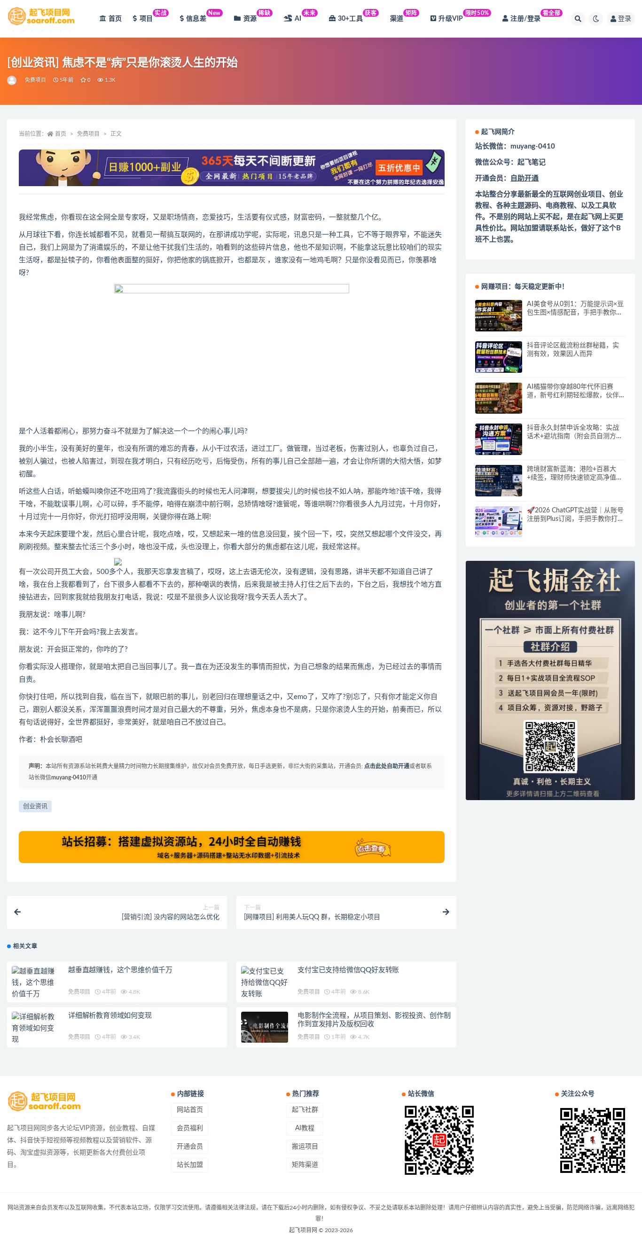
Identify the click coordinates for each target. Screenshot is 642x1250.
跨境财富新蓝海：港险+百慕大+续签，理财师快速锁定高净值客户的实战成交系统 (575, 477)
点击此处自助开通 (386, 766)
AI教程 (304, 1128)
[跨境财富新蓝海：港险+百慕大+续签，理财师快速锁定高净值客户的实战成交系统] (498, 480)
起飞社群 (305, 1110)
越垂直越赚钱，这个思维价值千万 (120, 970)
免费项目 (35, 80)
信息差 (203, 16)
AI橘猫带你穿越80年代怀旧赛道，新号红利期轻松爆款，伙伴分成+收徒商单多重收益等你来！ (575, 395)
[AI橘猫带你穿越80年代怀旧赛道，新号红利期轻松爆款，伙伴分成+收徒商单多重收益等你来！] (498, 398)
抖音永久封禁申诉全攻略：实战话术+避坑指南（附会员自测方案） (573, 436)
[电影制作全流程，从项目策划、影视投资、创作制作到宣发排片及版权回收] (264, 1027)
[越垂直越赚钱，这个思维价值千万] (35, 983)
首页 (115, 19)
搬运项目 (305, 1146)
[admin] (12, 80)
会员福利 (190, 1128)
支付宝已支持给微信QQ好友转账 (348, 970)
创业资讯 (35, 806)
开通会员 (190, 1146)
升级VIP (463, 16)
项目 (153, 16)
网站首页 (190, 1110)
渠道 (403, 16)
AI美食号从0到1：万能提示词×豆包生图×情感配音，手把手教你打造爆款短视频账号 (575, 312)
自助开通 (524, 178)
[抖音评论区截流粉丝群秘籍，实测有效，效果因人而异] (498, 357)
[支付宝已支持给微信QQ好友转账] (264, 983)
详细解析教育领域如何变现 (110, 1015)
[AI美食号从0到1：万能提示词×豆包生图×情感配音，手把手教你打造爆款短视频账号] (498, 315)
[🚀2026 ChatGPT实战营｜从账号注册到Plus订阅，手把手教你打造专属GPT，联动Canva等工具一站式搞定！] (498, 522)
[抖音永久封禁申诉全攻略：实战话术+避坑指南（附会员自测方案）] (498, 439)
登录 (624, 19)
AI (305, 16)
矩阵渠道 (305, 1165)
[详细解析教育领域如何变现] (35, 1029)
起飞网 (591, 216)
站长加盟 (190, 1165)
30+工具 (357, 16)
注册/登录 (535, 16)
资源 (257, 16)
